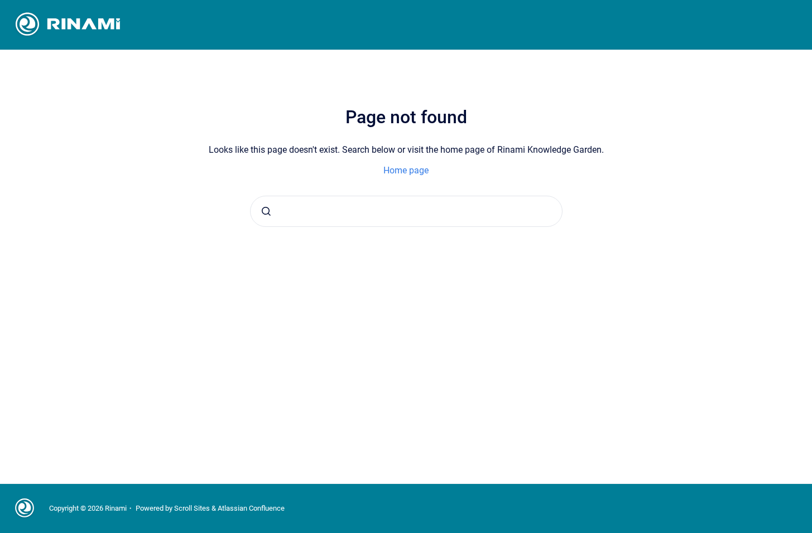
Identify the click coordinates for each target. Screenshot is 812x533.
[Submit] (266, 211)
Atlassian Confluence (251, 508)
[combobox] (406, 211)
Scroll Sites (192, 508)
